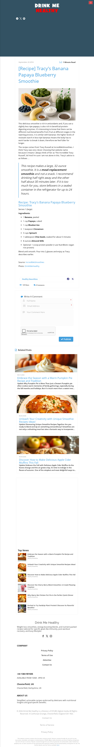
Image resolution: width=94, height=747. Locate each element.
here (58, 745)
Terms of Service (47, 725)
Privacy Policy (47, 732)
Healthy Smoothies (30, 279)
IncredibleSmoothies (35, 262)
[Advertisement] (47, 40)
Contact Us (47, 718)
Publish (67, 339)
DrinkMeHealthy (32, 266)
